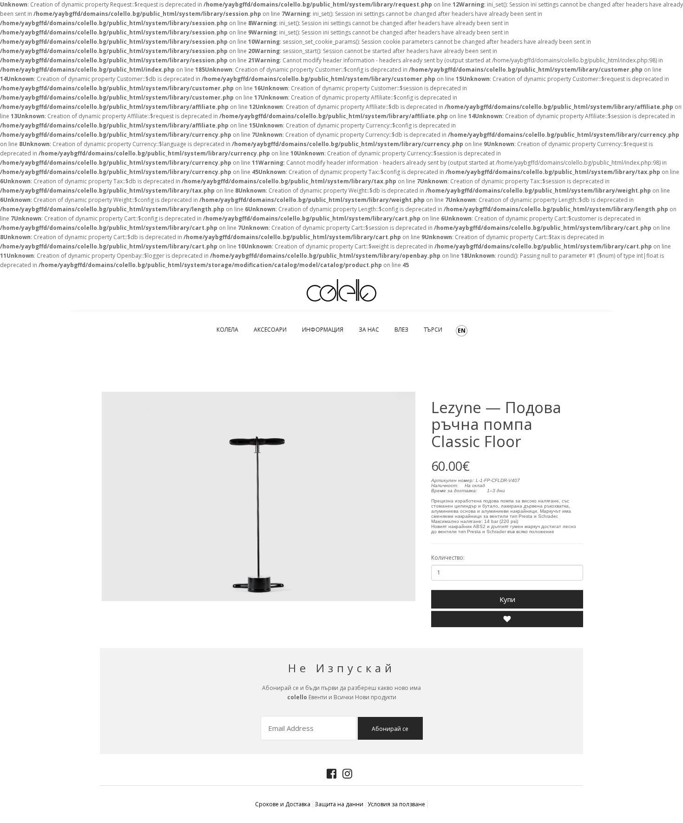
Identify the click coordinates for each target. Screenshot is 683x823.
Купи (507, 599)
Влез (401, 330)
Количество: (448, 558)
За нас (369, 330)
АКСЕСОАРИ (270, 330)
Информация (322, 330)
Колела (227, 330)
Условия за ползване (396, 804)
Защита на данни (339, 804)
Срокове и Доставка (282, 804)
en (462, 331)
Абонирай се (390, 729)
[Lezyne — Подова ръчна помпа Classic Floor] (258, 496)
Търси (433, 330)
